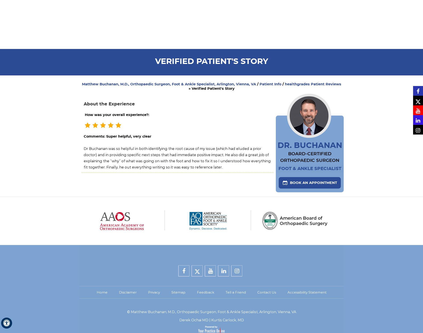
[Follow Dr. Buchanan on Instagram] (418, 130)
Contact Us (266, 292)
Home (102, 292)
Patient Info (270, 84)
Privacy (154, 292)
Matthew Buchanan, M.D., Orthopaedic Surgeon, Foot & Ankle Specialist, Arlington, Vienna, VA (169, 84)
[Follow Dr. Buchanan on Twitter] (418, 100)
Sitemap (178, 292)
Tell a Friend (236, 292)
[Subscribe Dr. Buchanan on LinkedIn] (418, 120)
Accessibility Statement (307, 292)
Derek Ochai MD (193, 320)
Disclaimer (128, 292)
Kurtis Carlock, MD (227, 320)
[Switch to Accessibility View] (6, 323)
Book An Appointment (313, 183)
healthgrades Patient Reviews (313, 84)
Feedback (205, 292)
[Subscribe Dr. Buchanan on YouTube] (418, 110)
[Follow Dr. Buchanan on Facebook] (418, 91)
